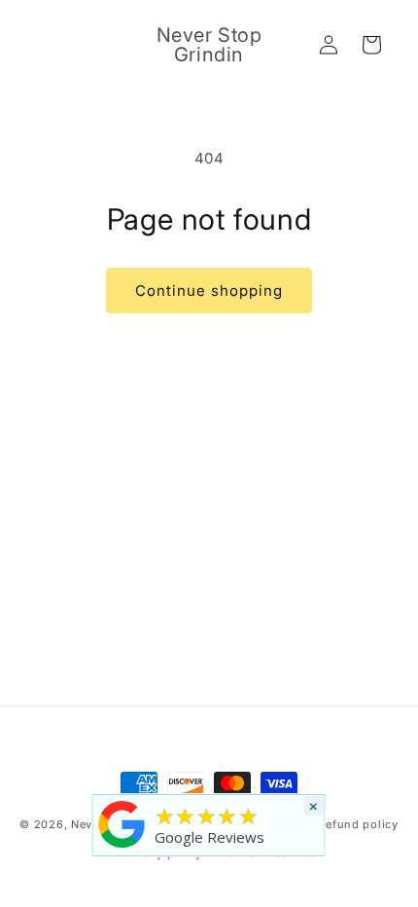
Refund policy (359, 824)
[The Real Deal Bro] (122, 847)
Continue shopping (209, 290)
